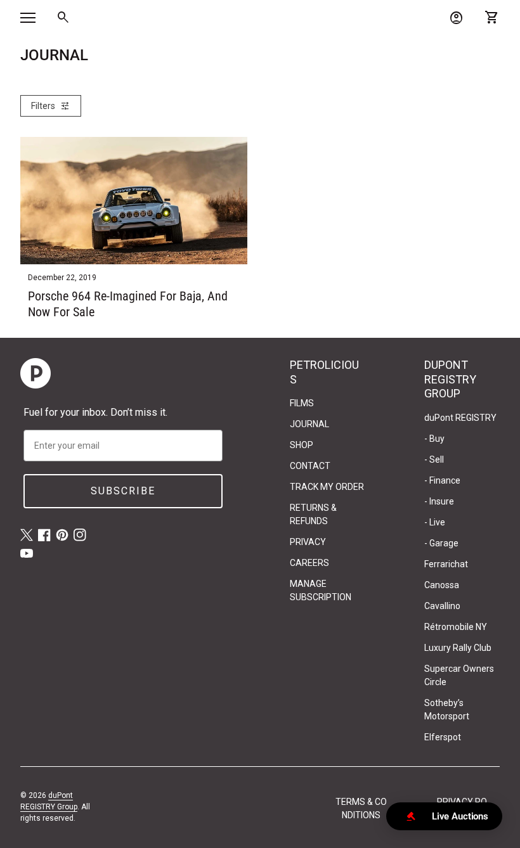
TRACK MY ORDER (327, 487)
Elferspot (442, 737)
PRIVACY (308, 542)
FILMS (302, 403)
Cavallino (442, 606)
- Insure (439, 501)
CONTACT (310, 466)
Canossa (441, 585)
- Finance (442, 480)
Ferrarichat (446, 564)
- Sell (434, 459)
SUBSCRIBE (123, 491)
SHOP (301, 445)
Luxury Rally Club (457, 648)
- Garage (441, 543)
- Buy (434, 439)
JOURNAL (309, 424)
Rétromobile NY (455, 627)
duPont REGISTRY (460, 418)
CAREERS (309, 563)
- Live (434, 522)
